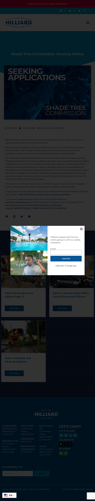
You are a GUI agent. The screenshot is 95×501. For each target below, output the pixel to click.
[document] (47, 250)
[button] (81, 229)
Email (53, 249)
